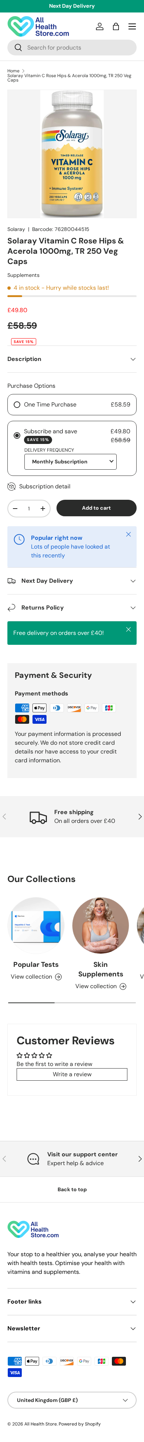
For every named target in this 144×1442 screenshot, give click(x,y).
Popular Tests (36, 964)
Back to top (72, 1189)
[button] (116, 26)
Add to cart (96, 508)
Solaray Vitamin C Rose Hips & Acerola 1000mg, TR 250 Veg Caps (69, 77)
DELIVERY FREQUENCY (49, 450)
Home (13, 71)
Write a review (72, 1074)
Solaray (16, 229)
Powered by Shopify (80, 1424)
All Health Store (40, 1424)
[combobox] (72, 47)
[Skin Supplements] (100, 925)
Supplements (23, 275)
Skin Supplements (100, 969)
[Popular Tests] (36, 925)
